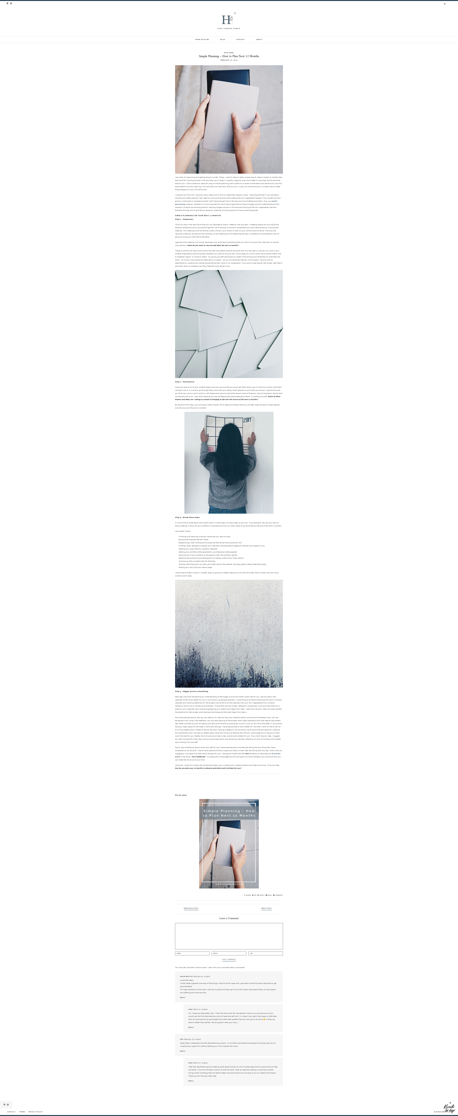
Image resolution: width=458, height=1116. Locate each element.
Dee (181, 1039)
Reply (182, 997)
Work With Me (202, 39)
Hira (190, 1009)
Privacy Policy (36, 1112)
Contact (11, 1112)
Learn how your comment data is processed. (226, 967)
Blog (222, 39)
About (259, 39)
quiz (227, 757)
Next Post (267, 908)
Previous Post (191, 908)
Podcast (240, 39)
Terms (22, 1112)
